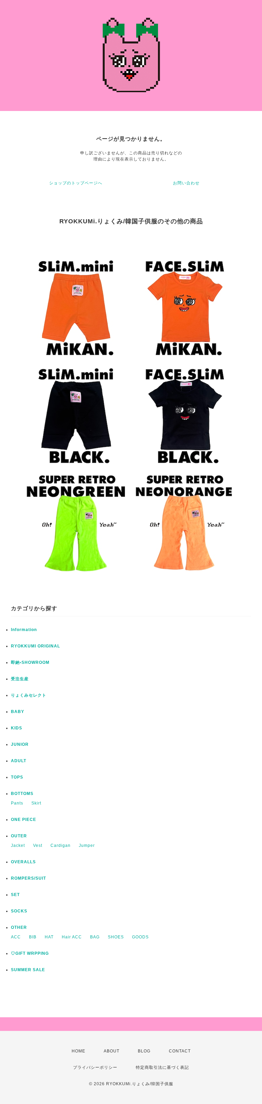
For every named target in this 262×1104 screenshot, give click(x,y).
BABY (17, 711)
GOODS (140, 937)
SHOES (116, 937)
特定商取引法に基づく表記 (162, 1067)
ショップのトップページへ (75, 183)
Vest (37, 845)
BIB (33, 937)
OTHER (19, 927)
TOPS (17, 777)
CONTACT (180, 1051)
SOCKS (19, 911)
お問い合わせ (186, 183)
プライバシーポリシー (95, 1067)
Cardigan (60, 845)
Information (24, 629)
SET (15, 894)
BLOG (144, 1051)
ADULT (18, 760)
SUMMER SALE (28, 969)
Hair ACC (72, 937)
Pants (17, 803)
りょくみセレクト (28, 695)
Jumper (87, 845)
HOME (78, 1051)
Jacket (18, 845)
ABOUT (111, 1051)
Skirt (36, 803)
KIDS (16, 728)
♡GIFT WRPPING (30, 953)
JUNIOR (20, 744)
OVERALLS (23, 862)
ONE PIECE (23, 819)
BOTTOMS (22, 793)
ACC (16, 937)
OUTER (19, 836)
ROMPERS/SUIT (28, 878)
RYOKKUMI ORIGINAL (35, 646)
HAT (49, 937)
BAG (95, 937)
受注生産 (20, 678)
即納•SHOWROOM (30, 662)
